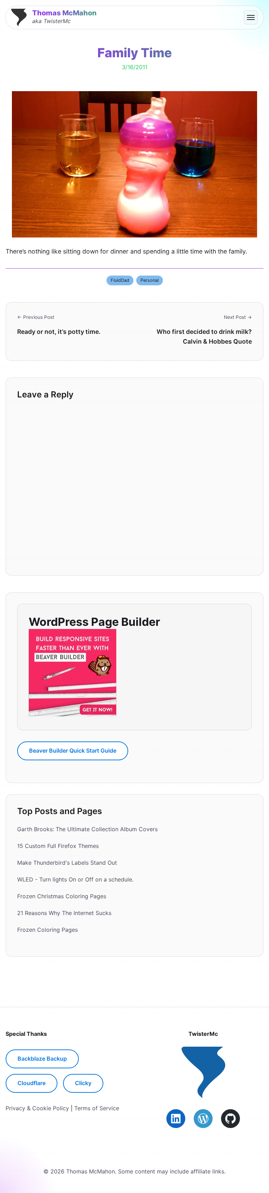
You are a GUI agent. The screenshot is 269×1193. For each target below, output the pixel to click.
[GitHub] (230, 1118)
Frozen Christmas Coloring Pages (61, 896)
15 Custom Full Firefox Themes (58, 845)
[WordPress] (203, 1118)
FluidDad (120, 280)
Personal (149, 280)
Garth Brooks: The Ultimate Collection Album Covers (87, 829)
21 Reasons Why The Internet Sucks (64, 912)
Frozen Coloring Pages (47, 929)
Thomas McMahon (64, 13)
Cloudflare (32, 1082)
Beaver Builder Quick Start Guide (72, 750)
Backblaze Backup (42, 1058)
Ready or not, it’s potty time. (59, 331)
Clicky (83, 1082)
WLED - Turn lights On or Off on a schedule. (75, 879)
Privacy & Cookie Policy (37, 1108)
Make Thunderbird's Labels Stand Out (67, 862)
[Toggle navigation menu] (251, 17)
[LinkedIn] (175, 1118)
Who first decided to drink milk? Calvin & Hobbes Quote (204, 336)
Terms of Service (96, 1108)
